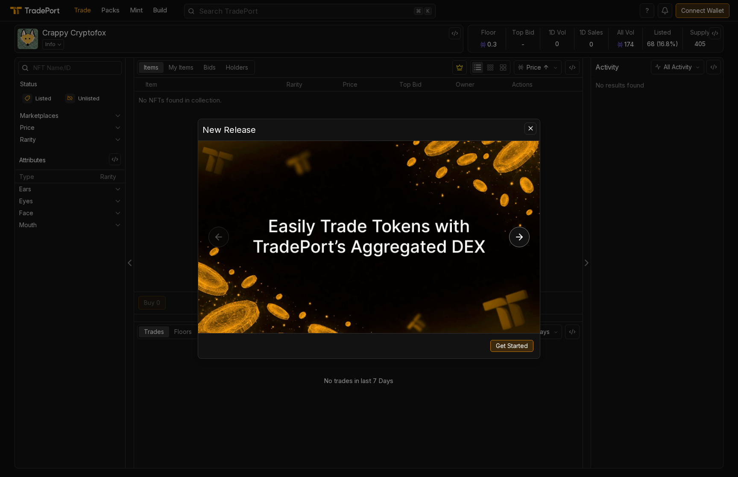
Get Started (512, 345)
